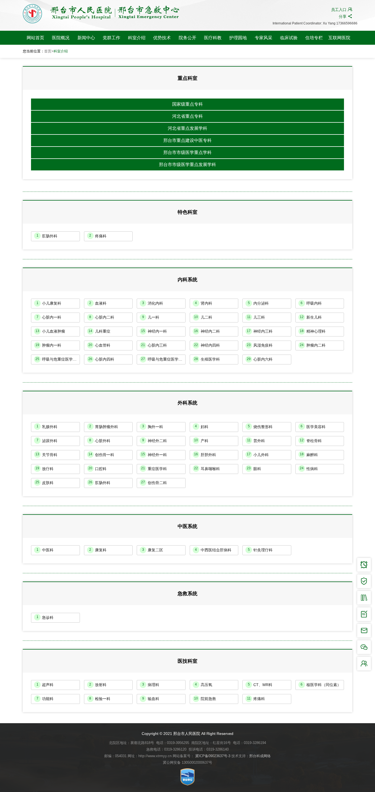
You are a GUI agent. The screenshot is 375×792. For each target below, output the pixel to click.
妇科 (201, 426)
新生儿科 (311, 317)
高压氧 (203, 685)
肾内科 (203, 303)
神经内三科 (260, 331)
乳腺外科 (47, 426)
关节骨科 (46, 454)
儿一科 (150, 317)
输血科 (150, 698)
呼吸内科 (311, 303)
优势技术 (162, 37)
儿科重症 (99, 331)
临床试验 (289, 37)
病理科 (150, 685)
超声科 (45, 685)
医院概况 (60, 37)
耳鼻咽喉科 (207, 468)
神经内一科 (154, 331)
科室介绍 (136, 37)
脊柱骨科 (311, 440)
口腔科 (97, 468)
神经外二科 (154, 440)
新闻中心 (86, 37)
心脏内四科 (101, 359)
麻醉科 (309, 454)
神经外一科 (154, 454)
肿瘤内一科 (48, 345)
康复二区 (152, 550)
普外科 (256, 440)
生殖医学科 (207, 359)
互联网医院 (339, 37)
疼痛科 (98, 236)
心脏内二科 (101, 317)
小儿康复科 (49, 303)
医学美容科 (313, 426)
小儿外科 (258, 454)
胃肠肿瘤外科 (103, 426)
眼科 (254, 468)
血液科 (98, 303)
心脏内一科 (49, 317)
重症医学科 (154, 468)
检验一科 (99, 698)
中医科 (45, 550)
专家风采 (263, 37)
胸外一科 (152, 426)
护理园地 (238, 37)
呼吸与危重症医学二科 (57, 359)
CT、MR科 (260, 685)
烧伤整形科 (260, 426)
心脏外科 (99, 440)
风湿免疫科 (260, 345)
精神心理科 (313, 331)
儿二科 (203, 317)
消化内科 (152, 303)
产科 (201, 440)
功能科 (45, 698)
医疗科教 (213, 37)
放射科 (98, 685)
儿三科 (256, 317)
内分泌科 (258, 303)
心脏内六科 (260, 359)
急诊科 (45, 617)
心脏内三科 (154, 345)
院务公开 (187, 37)
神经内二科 (207, 331)
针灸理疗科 (260, 550)
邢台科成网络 (260, 756)
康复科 (98, 550)
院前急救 (205, 698)
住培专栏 (314, 37)
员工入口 (341, 9)
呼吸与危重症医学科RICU (163, 359)
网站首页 (35, 37)
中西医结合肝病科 (213, 550)
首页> (49, 51)
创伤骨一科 (101, 454)
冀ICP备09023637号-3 (212, 756)
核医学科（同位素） (321, 685)
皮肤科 (44, 482)
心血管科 (99, 345)
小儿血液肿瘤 (50, 331)
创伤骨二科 (154, 482)
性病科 (309, 468)
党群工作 (111, 37)
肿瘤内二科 (313, 345)
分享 (345, 16)
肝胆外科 (205, 454)
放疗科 (44, 468)
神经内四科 (207, 345)
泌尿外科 (47, 440)
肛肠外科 (47, 236)
